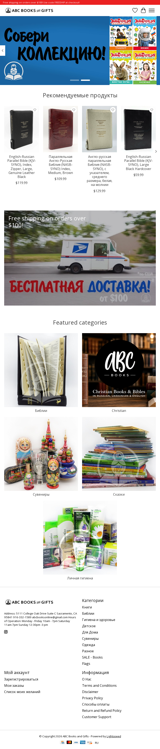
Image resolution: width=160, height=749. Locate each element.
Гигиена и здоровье (98, 619)
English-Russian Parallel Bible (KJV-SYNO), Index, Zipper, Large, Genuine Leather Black (21, 166)
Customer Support (96, 717)
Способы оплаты (95, 704)
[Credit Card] (62, 743)
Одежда (88, 644)
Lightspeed (114, 736)
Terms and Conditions (99, 685)
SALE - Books (92, 657)
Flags (86, 663)
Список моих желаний (22, 691)
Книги (87, 607)
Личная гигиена (80, 578)
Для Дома (90, 632)
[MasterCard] (69, 743)
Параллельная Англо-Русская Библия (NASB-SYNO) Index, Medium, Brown (60, 164)
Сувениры (41, 494)
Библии (41, 410)
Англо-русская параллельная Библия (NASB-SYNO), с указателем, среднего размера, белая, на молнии (99, 170)
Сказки (119, 494)
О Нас (86, 679)
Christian (119, 410)
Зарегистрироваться (21, 679)
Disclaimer (90, 691)
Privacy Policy (92, 698)
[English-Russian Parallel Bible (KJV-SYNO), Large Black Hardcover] (138, 129)
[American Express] (82, 743)
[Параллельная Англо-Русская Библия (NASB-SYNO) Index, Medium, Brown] (60, 129)
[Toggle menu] (152, 10)
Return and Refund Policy (101, 710)
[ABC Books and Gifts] (29, 10)
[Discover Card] (89, 743)
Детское (89, 626)
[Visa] (76, 743)
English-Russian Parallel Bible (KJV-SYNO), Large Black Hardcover (138, 162)
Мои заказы (14, 685)
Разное (88, 651)
